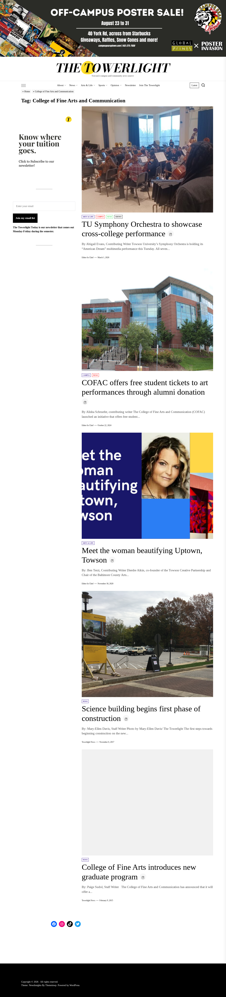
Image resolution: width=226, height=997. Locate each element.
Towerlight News (88, 742)
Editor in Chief (87, 257)
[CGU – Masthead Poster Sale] (113, 1)
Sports (101, 85)
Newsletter (130, 85)
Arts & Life (87, 85)
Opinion (115, 85)
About (60, 85)
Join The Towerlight (149, 85)
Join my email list (25, 218)
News (72, 85)
